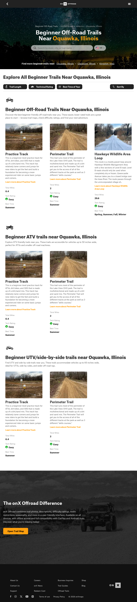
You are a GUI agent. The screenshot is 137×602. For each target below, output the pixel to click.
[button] (15, 86)
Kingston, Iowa (106, 63)
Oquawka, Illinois (65, 63)
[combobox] (64, 48)
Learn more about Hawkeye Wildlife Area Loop (113, 170)
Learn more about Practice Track (24, 170)
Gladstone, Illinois (87, 63)
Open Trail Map (15, 531)
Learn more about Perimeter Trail (68, 170)
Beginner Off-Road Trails (46, 26)
